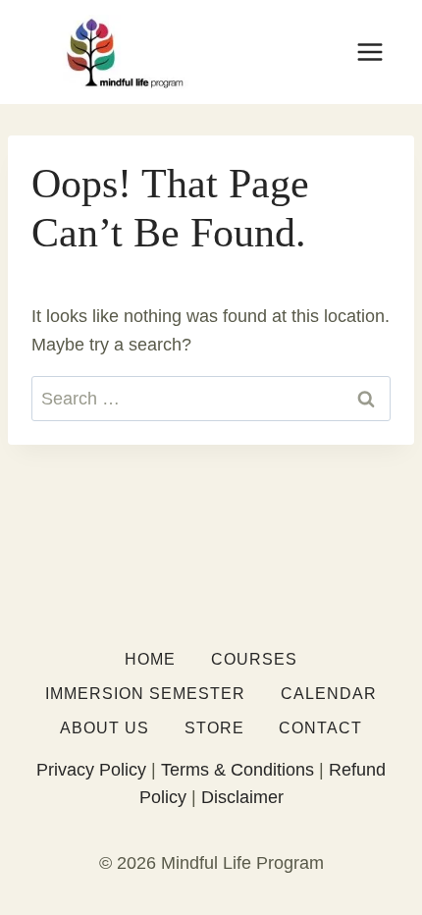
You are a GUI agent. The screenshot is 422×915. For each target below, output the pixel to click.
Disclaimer (242, 797)
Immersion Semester (145, 693)
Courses (254, 659)
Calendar (329, 693)
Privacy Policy (91, 770)
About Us (104, 728)
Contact (320, 728)
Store (214, 728)
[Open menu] (369, 51)
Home (150, 659)
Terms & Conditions (237, 770)
